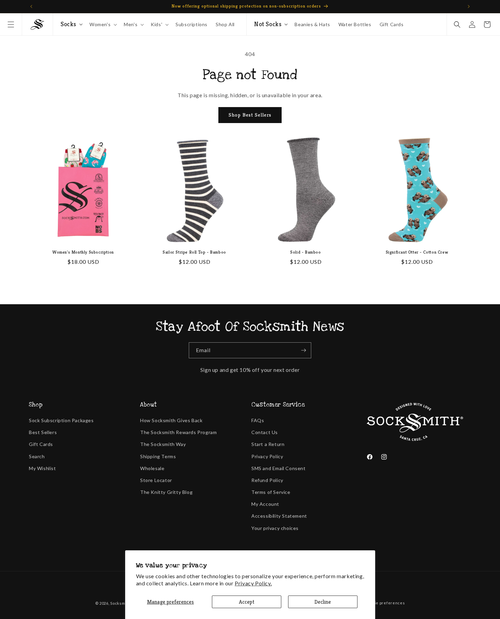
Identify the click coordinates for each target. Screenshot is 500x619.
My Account (265, 504)
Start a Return (267, 444)
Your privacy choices (275, 528)
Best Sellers (43, 432)
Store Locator (156, 480)
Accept (246, 601)
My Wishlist (42, 468)
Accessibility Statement (279, 516)
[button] (10, 24)
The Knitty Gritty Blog (166, 492)
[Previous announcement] (31, 6)
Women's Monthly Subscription (83, 252)
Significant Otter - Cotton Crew (417, 252)
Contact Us (264, 432)
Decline (322, 601)
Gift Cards (41, 444)
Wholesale (152, 468)
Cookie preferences (385, 603)
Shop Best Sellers (250, 114)
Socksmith (120, 603)
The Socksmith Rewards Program (178, 432)
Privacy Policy (267, 456)
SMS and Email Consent (278, 468)
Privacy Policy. (253, 583)
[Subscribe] (303, 350)
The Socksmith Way (163, 444)
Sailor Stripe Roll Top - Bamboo (194, 252)
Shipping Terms (158, 456)
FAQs (257, 420)
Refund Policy (267, 480)
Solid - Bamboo (305, 252)
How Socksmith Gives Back (171, 420)
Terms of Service (270, 492)
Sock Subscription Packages (61, 420)
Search (37, 456)
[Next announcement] (468, 6)
